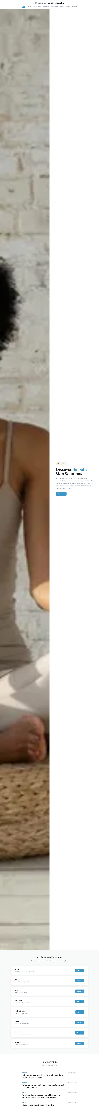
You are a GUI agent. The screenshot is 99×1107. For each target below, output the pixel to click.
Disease (29, 6)
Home (23, 6)
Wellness (74, 6)
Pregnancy (46, 6)
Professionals (54, 6)
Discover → (61, 494)
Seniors (62, 6)
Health (35, 6)
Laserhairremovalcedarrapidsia (49, 3)
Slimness (67, 6)
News (39, 6)
